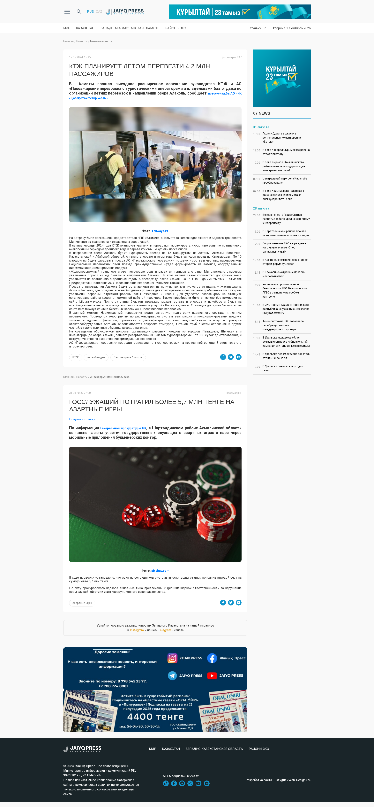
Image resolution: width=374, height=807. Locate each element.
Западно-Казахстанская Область (130, 28)
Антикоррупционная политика (110, 376)
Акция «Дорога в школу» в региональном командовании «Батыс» (277, 137)
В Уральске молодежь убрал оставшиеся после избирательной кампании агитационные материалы (281, 341)
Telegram (164, 630)
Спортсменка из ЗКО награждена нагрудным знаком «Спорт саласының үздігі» (279, 247)
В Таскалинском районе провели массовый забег (279, 274)
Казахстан (85, 28)
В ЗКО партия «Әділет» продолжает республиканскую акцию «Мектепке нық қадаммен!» (281, 309)
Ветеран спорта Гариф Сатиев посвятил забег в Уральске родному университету (281, 219)
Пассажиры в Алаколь (128, 357)
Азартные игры (82, 603)
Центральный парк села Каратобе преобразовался (280, 180)
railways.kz (160, 231)
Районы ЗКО (175, 28)
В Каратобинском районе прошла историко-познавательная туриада (281, 233)
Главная (68, 41)
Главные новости (101, 41)
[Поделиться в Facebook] (223, 357)
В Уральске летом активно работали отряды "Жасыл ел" (281, 356)
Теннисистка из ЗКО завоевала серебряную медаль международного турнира (278, 325)
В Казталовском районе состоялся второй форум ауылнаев (280, 261)
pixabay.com (160, 571)
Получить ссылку (82, 419)
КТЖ (75, 357)
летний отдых (96, 357)
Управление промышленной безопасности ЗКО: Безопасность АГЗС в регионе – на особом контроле (280, 290)
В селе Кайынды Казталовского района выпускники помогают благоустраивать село (278, 195)
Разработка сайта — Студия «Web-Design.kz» (278, 780)
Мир (66, 28)
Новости (81, 41)
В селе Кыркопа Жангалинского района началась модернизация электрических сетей (279, 166)
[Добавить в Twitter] (230, 357)
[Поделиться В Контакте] (238, 357)
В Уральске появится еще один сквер (278, 368)
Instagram (137, 630)
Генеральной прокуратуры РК (123, 428)
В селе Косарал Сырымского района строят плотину (281, 152)
